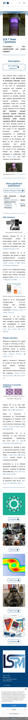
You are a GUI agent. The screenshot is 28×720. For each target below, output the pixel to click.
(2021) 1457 (11, 249)
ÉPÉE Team (13, 611)
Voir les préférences (14, 713)
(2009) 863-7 (16, 410)
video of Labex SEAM (19, 174)
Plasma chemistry (11, 200)
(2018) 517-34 (14, 354)
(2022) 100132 (14, 426)
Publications (13, 641)
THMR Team (11, 157)
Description (13, 519)
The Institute (7, 685)
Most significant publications (13, 67)
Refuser (14, 709)
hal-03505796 (7, 429)
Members (13, 550)
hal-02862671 (16, 443)
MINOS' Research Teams (13, 191)
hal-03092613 (13, 265)
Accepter (14, 705)
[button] (26, 689)
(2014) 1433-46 (14, 375)
